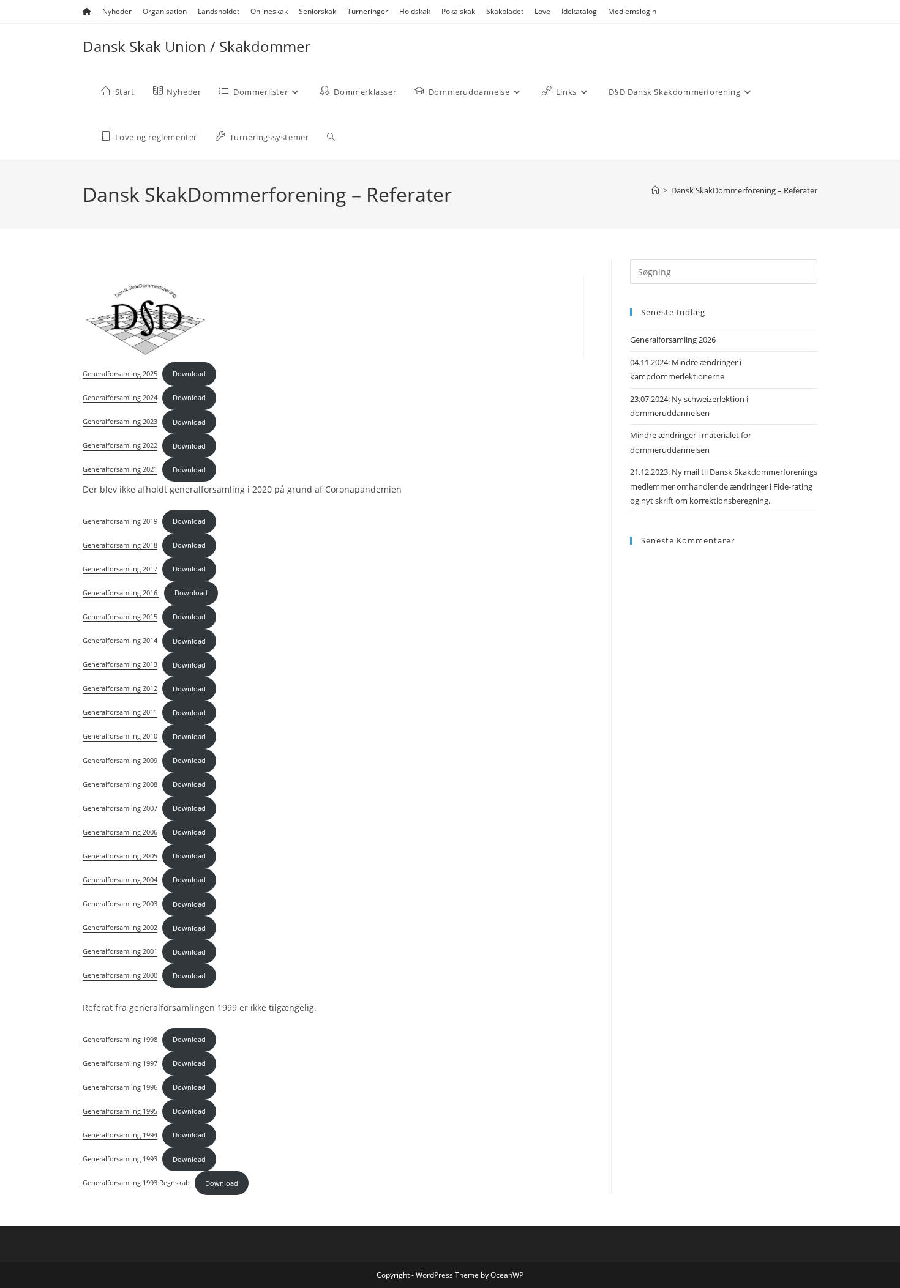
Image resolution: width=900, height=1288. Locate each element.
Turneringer (367, 11)
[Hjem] (655, 190)
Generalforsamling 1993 (120, 1159)
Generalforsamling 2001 (120, 951)
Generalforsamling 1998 (120, 1039)
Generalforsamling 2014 (120, 641)
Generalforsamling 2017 (120, 568)
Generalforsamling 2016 (121, 592)
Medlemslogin (632, 11)
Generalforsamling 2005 (120, 855)
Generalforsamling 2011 (120, 712)
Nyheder (117, 11)
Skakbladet (504, 11)
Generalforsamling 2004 (120, 879)
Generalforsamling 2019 (120, 521)
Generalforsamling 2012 (120, 688)
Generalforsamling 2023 (120, 421)
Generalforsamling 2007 (120, 808)
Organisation (165, 11)
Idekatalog (579, 11)
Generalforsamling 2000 (120, 975)
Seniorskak (317, 11)
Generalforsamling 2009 (120, 760)
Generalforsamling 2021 (120, 469)
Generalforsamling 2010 (120, 736)
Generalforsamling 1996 (120, 1087)
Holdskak (414, 11)
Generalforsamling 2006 (120, 831)
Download (189, 373)
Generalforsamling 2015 (120, 616)
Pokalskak (458, 11)
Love (542, 11)
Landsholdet (218, 11)
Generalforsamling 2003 (120, 904)
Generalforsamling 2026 (673, 339)
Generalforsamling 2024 (120, 397)
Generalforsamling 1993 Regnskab (136, 1183)
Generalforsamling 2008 (120, 784)
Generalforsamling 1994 (120, 1134)
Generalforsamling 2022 (120, 445)
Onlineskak (269, 11)
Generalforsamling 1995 (120, 1110)
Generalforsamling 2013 (120, 664)
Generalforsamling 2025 (120, 373)
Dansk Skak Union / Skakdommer (196, 46)
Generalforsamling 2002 (120, 927)
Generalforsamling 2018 (120, 544)
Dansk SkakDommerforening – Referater (744, 190)
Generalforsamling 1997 (120, 1063)
